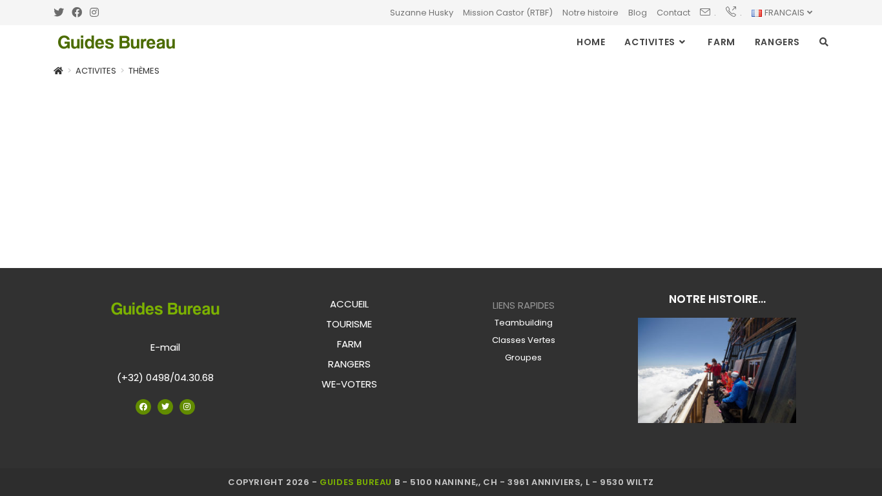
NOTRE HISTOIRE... (717, 299)
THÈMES (143, 71)
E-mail (165, 347)
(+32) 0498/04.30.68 (165, 377)
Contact (673, 12)
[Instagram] (187, 407)
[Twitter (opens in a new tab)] (61, 12)
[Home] (58, 71)
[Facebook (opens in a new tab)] (77, 12)
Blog (637, 12)
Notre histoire (590, 12)
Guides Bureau (356, 482)
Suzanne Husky (421, 12)
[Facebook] (143, 407)
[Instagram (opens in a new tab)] (94, 12)
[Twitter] (165, 407)
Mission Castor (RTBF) (508, 12)
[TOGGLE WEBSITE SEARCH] (824, 42)
